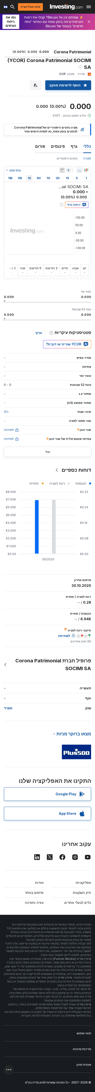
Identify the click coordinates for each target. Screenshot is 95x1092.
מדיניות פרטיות (82, 1049)
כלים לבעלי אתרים (77, 902)
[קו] (79, 170)
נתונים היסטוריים (67, 158)
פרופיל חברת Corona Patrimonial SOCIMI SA (53, 664)
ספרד (8, 708)
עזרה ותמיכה (34, 902)
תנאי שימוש (84, 1033)
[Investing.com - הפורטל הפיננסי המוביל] (66, 7)
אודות (39, 882)
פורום (40, 146)
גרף (74, 146)
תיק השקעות (82, 892)
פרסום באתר (34, 892)
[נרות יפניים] (86, 170)
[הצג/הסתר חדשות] (62, 170)
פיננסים (58, 146)
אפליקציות (83, 882)
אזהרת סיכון (83, 1064)
